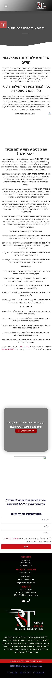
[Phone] (28, 600)
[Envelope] (23, 600)
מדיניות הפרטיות (12, 538)
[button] (6, 6)
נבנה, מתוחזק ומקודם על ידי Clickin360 (26, 666)
